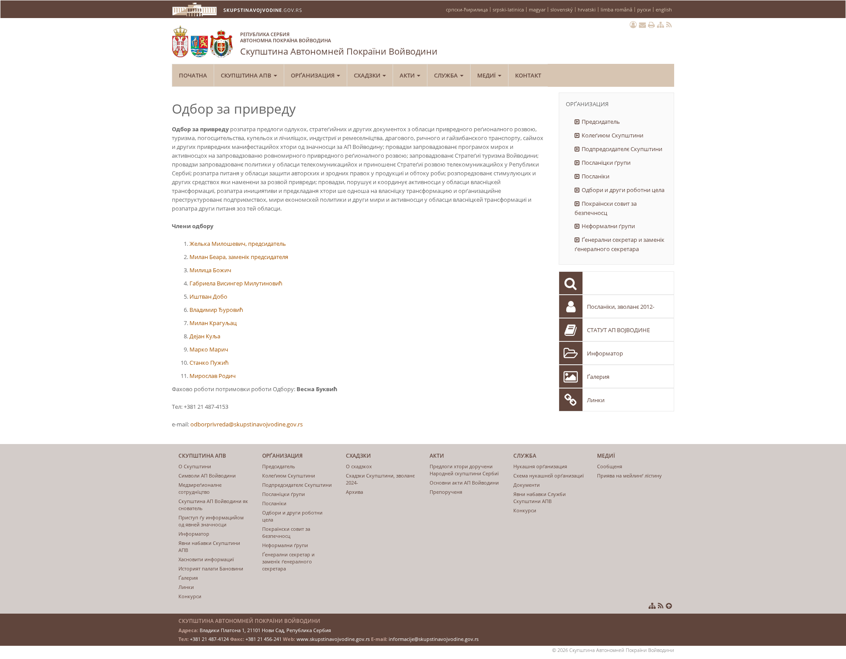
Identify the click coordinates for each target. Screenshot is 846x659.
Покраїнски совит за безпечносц (606, 208)
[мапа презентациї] (660, 24)
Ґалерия (598, 377)
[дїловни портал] (633, 24)
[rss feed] (669, 24)
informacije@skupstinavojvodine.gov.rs (434, 639)
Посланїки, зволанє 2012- (620, 307)
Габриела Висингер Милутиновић (235, 283)
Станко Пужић (209, 363)
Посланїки (595, 176)
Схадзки (368, 75)
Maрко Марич (208, 349)
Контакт (528, 75)
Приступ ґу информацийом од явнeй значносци (211, 521)
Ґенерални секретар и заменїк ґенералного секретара (619, 244)
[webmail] (642, 24)
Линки (596, 400)
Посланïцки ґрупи (606, 163)
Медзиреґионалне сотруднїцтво (200, 488)
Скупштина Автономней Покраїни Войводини (339, 44)
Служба (446, 75)
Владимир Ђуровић (216, 310)
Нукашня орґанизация (540, 466)
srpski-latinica (508, 9)
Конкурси (189, 596)
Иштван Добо (208, 296)
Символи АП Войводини (207, 475)
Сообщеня (609, 466)
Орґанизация (313, 75)
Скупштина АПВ (247, 75)
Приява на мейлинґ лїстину (629, 475)
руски (644, 9)
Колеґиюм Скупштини (612, 135)
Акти (408, 75)
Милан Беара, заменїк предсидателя (238, 257)
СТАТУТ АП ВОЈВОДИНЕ (618, 330)
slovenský (561, 9)
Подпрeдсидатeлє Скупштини (622, 149)
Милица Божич (210, 270)
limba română (616, 9)
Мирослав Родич (212, 376)
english (664, 9)
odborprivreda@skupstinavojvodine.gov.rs (246, 424)
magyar (537, 9)
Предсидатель (601, 122)
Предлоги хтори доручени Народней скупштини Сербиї (464, 470)
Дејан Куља (204, 336)
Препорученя (446, 492)
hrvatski (587, 9)
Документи (526, 484)
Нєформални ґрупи (608, 226)
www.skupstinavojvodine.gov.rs (333, 639)
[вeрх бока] (669, 605)
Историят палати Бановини (210, 568)
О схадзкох (359, 466)
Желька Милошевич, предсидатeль (237, 244)
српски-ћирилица (467, 9)
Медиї (487, 75)
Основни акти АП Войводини (464, 482)
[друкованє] (651, 24)
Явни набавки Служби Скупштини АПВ (539, 497)
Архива (354, 492)
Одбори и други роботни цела (623, 190)
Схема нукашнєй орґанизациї (548, 475)
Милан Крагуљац (213, 323)
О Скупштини (194, 466)
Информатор (605, 353)
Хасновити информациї (206, 559)
